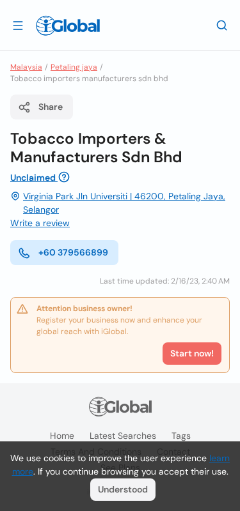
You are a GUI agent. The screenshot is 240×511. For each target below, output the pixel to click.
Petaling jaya (74, 67)
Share (50, 106)
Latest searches (123, 435)
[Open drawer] (18, 25)
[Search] (222, 25)
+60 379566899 (73, 252)
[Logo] (68, 25)
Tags (181, 435)
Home (62, 435)
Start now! (192, 353)
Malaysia (26, 67)
